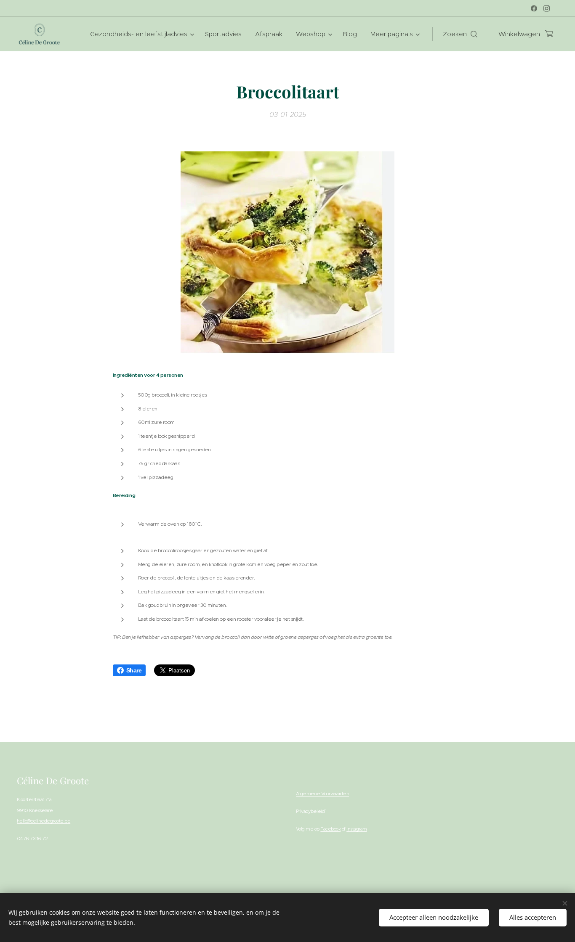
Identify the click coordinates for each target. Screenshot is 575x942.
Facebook (330, 829)
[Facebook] (534, 8)
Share (133, 670)
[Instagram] (546, 8)
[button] (460, 34)
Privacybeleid (310, 811)
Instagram (356, 829)
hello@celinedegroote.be (43, 821)
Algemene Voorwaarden (322, 793)
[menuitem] (143, 34)
